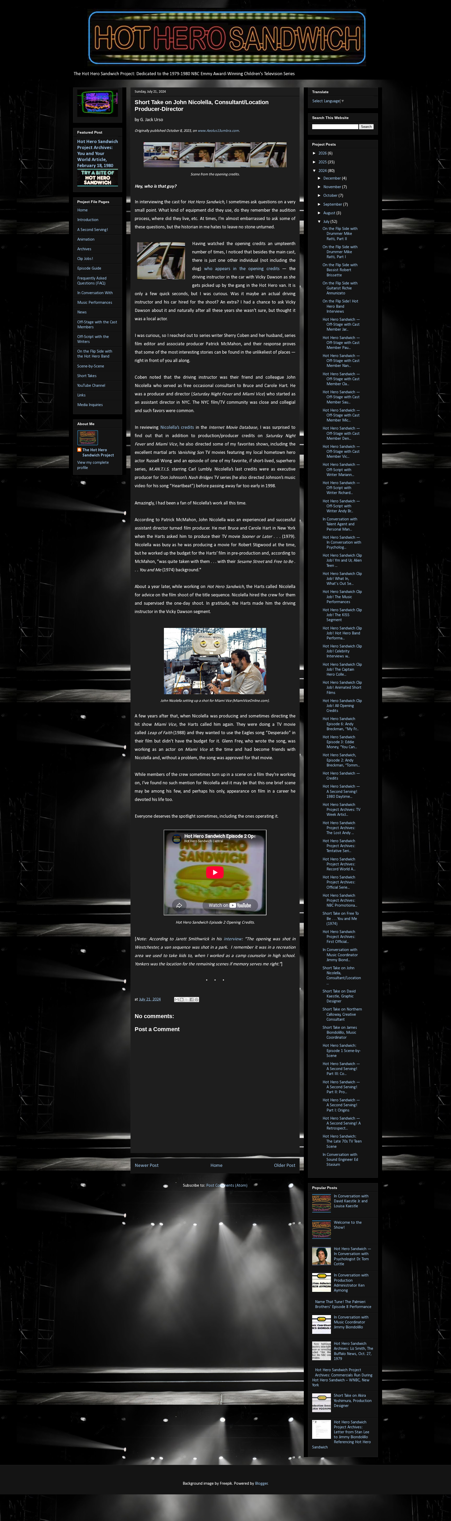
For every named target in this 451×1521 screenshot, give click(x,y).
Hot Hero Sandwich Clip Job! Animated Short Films (342, 688)
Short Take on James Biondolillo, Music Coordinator (340, 1033)
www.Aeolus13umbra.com (218, 131)
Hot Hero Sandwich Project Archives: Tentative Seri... (339, 846)
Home (216, 1165)
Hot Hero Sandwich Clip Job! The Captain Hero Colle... (342, 670)
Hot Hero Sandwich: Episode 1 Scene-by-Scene (342, 1051)
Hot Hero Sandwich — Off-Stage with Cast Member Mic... (341, 415)
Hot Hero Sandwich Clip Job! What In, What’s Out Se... (342, 579)
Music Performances (94, 303)
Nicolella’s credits (177, 427)
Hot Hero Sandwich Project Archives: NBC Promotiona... (340, 901)
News (82, 312)
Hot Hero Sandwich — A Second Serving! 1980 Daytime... (341, 792)
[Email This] (176, 999)
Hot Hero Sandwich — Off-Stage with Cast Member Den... (341, 433)
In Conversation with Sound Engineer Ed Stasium (340, 1160)
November (332, 187)
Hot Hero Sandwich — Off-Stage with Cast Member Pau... (341, 343)
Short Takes (87, 376)
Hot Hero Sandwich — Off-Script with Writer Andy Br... (341, 506)
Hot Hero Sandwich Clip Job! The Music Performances (342, 597)
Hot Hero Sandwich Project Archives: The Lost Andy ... (339, 828)
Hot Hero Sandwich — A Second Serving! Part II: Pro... (341, 1087)
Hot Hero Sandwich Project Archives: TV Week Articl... (341, 810)
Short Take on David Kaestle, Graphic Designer (339, 996)
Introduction (87, 220)
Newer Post (147, 1165)
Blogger (261, 1484)
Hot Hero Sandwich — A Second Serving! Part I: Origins (341, 1105)
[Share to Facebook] (191, 999)
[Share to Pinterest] (196, 999)
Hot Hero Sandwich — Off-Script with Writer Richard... (341, 488)
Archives (84, 249)
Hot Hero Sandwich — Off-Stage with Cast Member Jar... (341, 325)
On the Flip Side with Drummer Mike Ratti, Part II (340, 234)
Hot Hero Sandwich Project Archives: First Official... (339, 937)
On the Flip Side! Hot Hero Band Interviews (340, 306)
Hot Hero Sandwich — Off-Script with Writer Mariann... (341, 470)
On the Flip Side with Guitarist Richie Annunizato (340, 288)
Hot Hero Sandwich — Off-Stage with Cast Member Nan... (341, 361)
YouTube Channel (91, 386)
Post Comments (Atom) (226, 1186)
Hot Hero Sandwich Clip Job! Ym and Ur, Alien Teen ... (342, 561)
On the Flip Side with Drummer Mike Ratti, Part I (340, 252)
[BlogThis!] (181, 999)
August (329, 213)
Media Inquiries (90, 405)
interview (232, 939)
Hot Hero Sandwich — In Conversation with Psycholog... (342, 543)
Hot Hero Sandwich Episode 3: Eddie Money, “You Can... (340, 742)
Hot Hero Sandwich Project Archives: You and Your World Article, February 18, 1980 (97, 153)
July (326, 222)
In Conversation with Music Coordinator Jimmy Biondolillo (351, 1322)
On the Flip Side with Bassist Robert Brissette (340, 270)
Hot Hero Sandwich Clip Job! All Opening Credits (342, 706)
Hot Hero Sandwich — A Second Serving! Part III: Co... (341, 1069)
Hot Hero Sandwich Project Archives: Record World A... (339, 864)
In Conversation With (95, 293)
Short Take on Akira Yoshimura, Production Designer (353, 1401)
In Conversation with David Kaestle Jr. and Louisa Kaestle (351, 1201)
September (333, 205)
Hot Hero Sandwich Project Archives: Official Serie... (339, 882)
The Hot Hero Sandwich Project (98, 453)
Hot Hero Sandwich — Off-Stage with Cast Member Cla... (341, 379)
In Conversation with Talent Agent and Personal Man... (340, 524)
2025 (323, 162)
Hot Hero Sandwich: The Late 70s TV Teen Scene (342, 1141)
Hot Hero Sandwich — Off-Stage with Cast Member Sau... (341, 397)
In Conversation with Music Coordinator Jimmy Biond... (340, 955)
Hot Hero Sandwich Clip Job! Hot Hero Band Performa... (342, 633)
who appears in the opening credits (242, 268)
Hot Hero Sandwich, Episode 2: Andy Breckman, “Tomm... (341, 760)
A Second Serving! (92, 230)
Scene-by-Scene (90, 366)
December (332, 178)
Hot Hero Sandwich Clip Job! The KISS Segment (342, 615)
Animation (85, 239)
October (331, 196)
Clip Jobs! (85, 259)
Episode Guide (89, 268)
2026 (323, 153)
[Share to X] (186, 999)
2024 (323, 171)
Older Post (284, 1165)
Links (81, 395)
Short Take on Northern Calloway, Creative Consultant (342, 1014)
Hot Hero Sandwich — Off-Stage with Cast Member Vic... (341, 452)
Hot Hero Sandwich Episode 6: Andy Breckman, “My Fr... (341, 724)
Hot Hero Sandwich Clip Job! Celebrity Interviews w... (342, 651)
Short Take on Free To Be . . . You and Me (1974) (341, 919)
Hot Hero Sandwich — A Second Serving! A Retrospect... (342, 1123)
